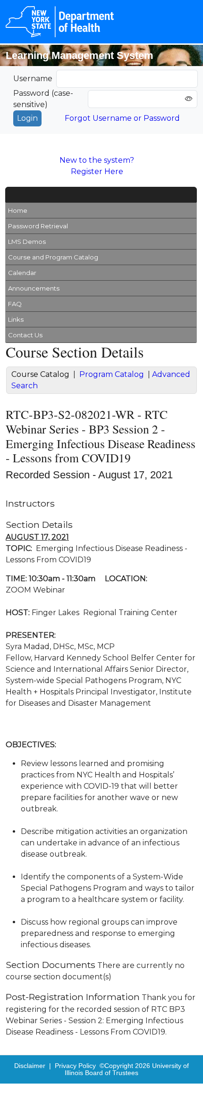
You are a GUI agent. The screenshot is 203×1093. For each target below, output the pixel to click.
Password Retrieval (38, 226)
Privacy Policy (75, 1065)
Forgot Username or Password (122, 118)
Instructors (30, 503)
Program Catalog (111, 374)
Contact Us (25, 335)
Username (32, 78)
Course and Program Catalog (53, 257)
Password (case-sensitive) (43, 99)
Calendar (22, 272)
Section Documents (50, 964)
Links (16, 319)
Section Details (39, 524)
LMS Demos (27, 241)
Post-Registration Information (73, 996)
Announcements (33, 288)
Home (17, 210)
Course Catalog (40, 374)
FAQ (15, 304)
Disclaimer (29, 1065)
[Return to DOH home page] (60, 22)
